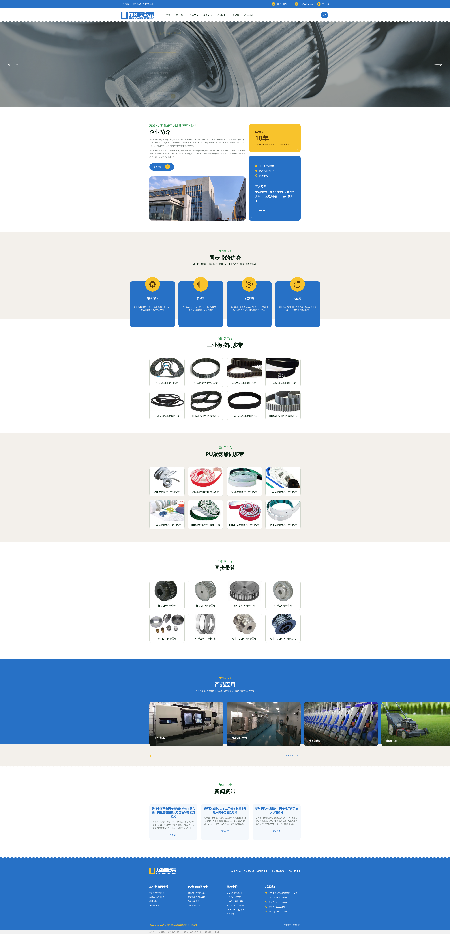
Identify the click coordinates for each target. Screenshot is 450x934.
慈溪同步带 (236, 871)
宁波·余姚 (325, 4)
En (324, 14)
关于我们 (180, 15)
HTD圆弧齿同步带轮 (235, 901)
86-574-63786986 (284, 4)
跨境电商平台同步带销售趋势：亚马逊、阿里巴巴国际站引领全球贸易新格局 (173, 812)
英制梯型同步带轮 (234, 893)
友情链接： (153, 932)
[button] (437, 65)
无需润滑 (249, 298)
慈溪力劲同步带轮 (174, 932)
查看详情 (173, 835)
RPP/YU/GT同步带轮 (235, 910)
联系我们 (248, 15)
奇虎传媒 (185, 932)
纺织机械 (314, 741)
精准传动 (152, 298)
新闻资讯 (207, 15)
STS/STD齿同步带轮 (235, 905)
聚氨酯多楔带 (193, 901)
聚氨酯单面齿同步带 (196, 893)
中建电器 (216, 932)
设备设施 (235, 15)
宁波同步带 (249, 871)
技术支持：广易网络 (292, 925)
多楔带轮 (230, 914)
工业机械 (159, 738)
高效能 (298, 298)
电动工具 (391, 741)
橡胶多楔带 (154, 901)
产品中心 (194, 15)
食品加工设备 (240, 738)
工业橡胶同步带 (266, 166)
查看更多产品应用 (293, 755)
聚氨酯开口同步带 (195, 905)
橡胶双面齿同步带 (156, 897)
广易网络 (162, 932)
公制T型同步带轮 (234, 897)
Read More (262, 210)
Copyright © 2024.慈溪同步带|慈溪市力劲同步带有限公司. (173, 925)
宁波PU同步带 (294, 871)
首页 (168, 15)
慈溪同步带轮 (263, 871)
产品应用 (221, 15)
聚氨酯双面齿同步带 (196, 897)
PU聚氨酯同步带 (267, 171)
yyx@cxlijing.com (306, 4)
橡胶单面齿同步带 (156, 893)
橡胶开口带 (154, 905)
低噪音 (201, 298)
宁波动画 (208, 932)
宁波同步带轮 (278, 871)
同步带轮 (263, 175)
